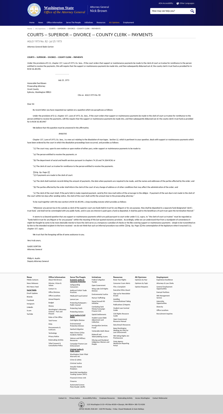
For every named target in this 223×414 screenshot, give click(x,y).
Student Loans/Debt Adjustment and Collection (99, 320)
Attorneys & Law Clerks (165, 283)
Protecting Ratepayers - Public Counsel (79, 304)
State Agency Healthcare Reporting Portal (121, 344)
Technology (53, 333)
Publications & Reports (121, 305)
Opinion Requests (141, 287)
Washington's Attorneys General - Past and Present (57, 312)
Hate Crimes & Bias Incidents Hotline (77, 334)
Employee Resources (107, 398)
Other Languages (187, 3)
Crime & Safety (75, 360)
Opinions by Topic (141, 283)
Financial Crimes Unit (78, 378)
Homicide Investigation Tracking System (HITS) (78, 374)
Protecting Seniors (77, 312)
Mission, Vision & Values (55, 284)
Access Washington (142, 398)
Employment (128, 23)
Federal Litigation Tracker (98, 281)
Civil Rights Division (77, 320)
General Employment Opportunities (164, 288)
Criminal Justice (76, 363)
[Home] (34, 10)
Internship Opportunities (162, 302)
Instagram (30, 304)
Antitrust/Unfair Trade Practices (78, 292)
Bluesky (29, 297)
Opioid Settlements (99, 315)
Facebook (30, 300)
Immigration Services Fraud (100, 327)
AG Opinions (114, 23)
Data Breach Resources (121, 325)
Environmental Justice (100, 294)
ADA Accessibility (166, 3)
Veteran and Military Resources (77, 339)
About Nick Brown (55, 280)
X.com (29, 311)
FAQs (50, 324)
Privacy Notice (54, 337)
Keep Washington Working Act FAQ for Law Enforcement (120, 331)
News (40, 23)
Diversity (160, 307)
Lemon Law (74, 299)
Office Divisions (54, 292)
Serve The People (73, 23)
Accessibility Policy (90, 398)
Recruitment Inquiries (165, 314)
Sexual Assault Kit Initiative (98, 302)
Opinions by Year (141, 280)
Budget (51, 303)
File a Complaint (119, 287)
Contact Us (53, 289)
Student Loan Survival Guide (121, 309)
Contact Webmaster (160, 398)
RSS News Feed (33, 287)
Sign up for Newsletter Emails (121, 295)
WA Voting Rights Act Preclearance (121, 337)
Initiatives (88, 23)
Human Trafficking (98, 298)
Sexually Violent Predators (76, 368)
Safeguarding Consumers (75, 286)
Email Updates (32, 293)
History (51, 306)
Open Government (98, 285)
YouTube (30, 314)
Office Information (54, 23)
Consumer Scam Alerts (121, 283)
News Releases (32, 283)
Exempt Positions (163, 292)
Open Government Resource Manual (120, 320)
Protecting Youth (76, 308)
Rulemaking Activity (56, 340)
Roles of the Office (55, 317)
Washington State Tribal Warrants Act (79, 355)
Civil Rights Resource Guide (121, 315)
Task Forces (53, 321)
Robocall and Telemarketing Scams (100, 336)
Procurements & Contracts (55, 329)
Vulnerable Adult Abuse (100, 331)
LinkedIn (30, 307)
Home (31, 23)
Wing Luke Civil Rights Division (100, 290)
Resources (101, 23)
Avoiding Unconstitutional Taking (122, 300)
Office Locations (54, 296)
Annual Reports (54, 299)
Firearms (73, 381)
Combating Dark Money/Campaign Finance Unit (98, 309)
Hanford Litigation (76, 329)
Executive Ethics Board (121, 290)
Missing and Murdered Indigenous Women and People (100, 342)
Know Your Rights (119, 280)
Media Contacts (32, 280)
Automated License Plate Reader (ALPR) (77, 386)
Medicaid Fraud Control (78, 296)
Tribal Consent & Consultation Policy (56, 345)
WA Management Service (163, 297)
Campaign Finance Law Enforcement (78, 345)
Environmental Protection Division (77, 325)
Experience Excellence (165, 280)
